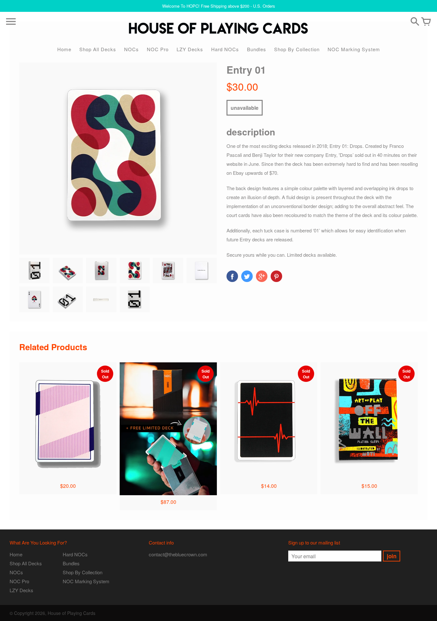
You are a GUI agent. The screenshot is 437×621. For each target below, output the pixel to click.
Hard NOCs (225, 49)
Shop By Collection (297, 49)
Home (64, 49)
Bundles (256, 49)
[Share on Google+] (261, 276)
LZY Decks (190, 49)
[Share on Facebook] (232, 276)
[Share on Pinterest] (276, 276)
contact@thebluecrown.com (178, 554)
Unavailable (244, 107)
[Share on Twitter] (247, 276)
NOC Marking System (354, 49)
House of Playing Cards (71, 613)
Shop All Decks (97, 49)
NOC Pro (158, 49)
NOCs (131, 49)
